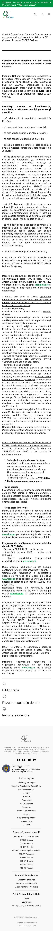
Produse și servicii (26, 789)
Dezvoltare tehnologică (26, 883)
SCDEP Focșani (26, 857)
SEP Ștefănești (26, 868)
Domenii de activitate (26, 810)
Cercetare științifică (26, 880)
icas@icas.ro (42, 284)
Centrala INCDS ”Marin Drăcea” (26, 836)
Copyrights (26, 902)
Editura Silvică (26, 803)
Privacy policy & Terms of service (26, 905)
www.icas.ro (8, 534)
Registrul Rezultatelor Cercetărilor (26, 786)
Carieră (26, 796)
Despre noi (26, 807)
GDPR (26, 898)
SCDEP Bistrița (26, 847)
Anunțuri (26, 793)
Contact (26, 825)
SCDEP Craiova (26, 861)
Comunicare (26, 821)
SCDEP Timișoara (26, 854)
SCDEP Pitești (26, 843)
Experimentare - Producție (26, 887)
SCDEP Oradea (26, 864)
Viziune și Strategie (26, 782)
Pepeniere (26, 800)
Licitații (26, 814)
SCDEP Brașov (26, 840)
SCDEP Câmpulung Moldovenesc (26, 850)
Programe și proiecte (26, 818)
